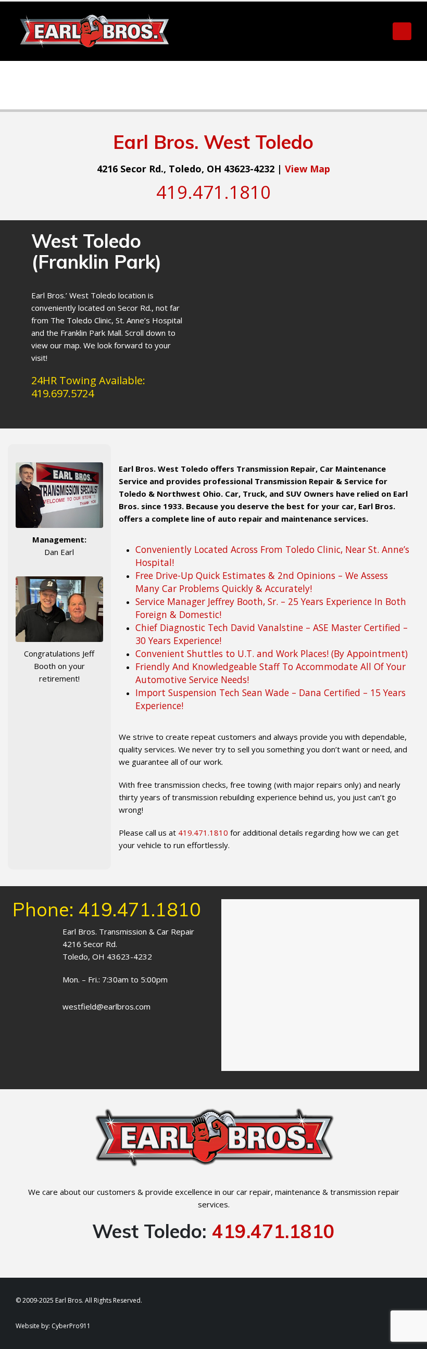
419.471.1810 (273, 1231)
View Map (307, 168)
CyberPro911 (71, 1325)
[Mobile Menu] (402, 31)
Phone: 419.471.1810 (107, 909)
